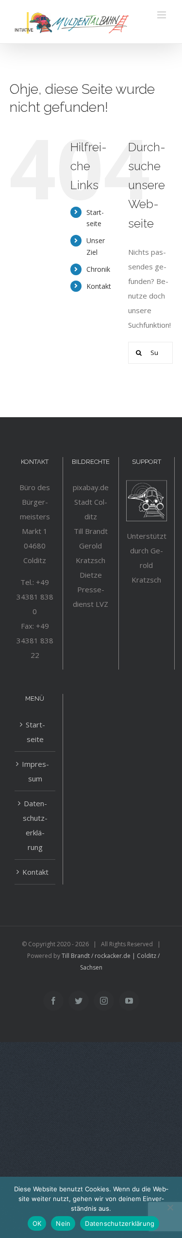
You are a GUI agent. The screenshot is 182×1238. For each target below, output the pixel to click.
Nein (63, 1223)
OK (37, 1223)
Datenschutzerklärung (35, 825)
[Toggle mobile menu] (162, 15)
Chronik (98, 269)
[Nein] (170, 1207)
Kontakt (98, 286)
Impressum (35, 771)
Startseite (35, 732)
